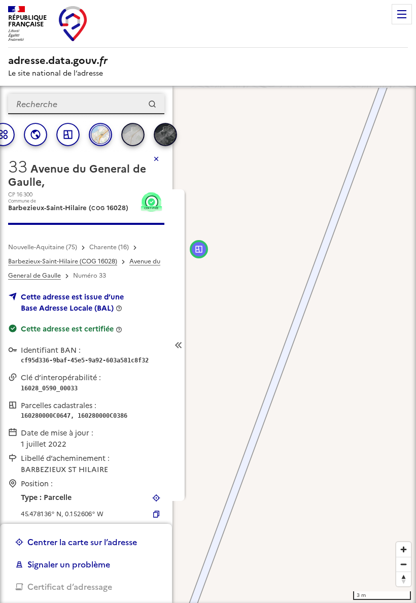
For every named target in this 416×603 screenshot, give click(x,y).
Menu (402, 14)
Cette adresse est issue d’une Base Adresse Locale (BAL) (72, 302)
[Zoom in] (403, 549)
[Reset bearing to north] (403, 579)
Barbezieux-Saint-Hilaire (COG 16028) (62, 261)
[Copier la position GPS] (156, 514)
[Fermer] (156, 159)
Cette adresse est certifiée (67, 328)
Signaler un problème (68, 564)
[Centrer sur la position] (156, 498)
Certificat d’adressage (69, 587)
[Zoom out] (403, 564)
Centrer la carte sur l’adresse (82, 542)
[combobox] (86, 104)
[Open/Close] (178, 345)
